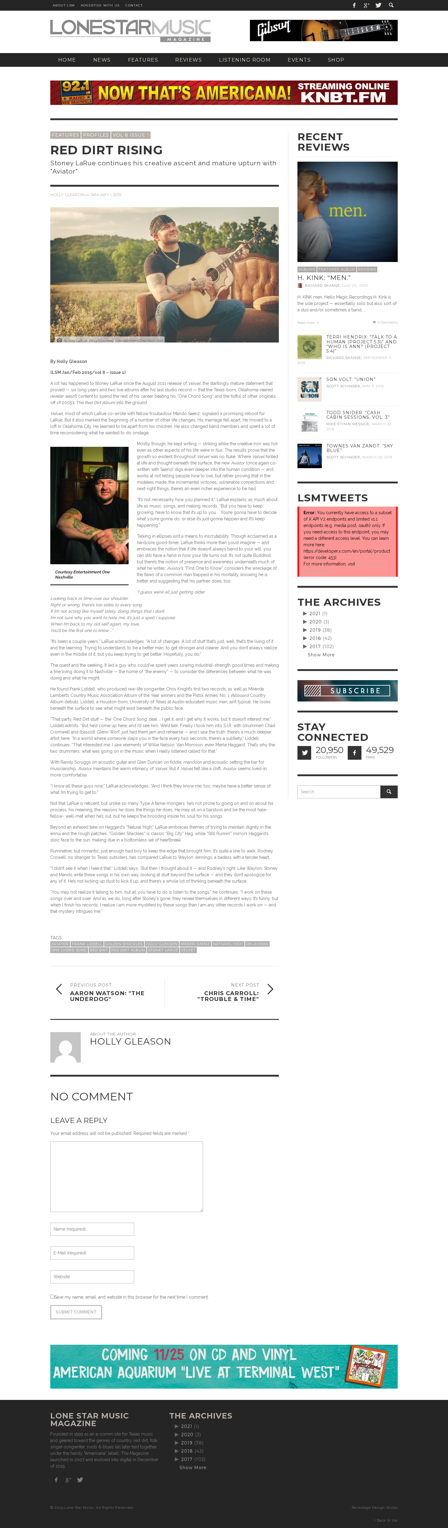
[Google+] (366, 5)
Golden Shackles (124, 944)
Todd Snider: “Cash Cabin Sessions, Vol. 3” (358, 415)
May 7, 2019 (373, 386)
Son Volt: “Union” (351, 379)
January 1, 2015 (105, 194)
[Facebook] (354, 5)
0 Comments (387, 323)
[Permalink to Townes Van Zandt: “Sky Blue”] (309, 455)
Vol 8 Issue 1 (131, 135)
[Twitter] (378, 5)
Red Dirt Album (128, 950)
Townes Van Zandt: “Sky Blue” (359, 448)
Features (65, 135)
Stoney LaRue (163, 950)
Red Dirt (99, 950)
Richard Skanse (322, 285)
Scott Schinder (343, 386)
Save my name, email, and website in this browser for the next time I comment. (131, 1297)
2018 (315, 638)
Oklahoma (257, 944)
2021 (315, 613)
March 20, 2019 (377, 457)
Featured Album (336, 269)
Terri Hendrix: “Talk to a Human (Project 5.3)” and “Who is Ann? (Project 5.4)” (361, 343)
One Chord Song (69, 950)
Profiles (96, 135)
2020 (316, 622)
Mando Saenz (195, 944)
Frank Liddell (87, 944)
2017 (315, 646)
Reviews (367, 269)
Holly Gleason (67, 194)
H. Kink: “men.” (324, 278)
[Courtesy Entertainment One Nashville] (89, 505)
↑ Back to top (386, 1520)
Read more (306, 323)
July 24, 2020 (355, 285)
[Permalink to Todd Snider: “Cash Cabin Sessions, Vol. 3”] (309, 422)
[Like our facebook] (354, 753)
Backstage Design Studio (375, 1507)
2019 (315, 630)
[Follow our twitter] (304, 753)
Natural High (228, 944)
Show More (321, 655)
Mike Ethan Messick (347, 424)
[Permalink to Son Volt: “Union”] (309, 389)
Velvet (188, 950)
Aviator (60, 944)
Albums (307, 269)
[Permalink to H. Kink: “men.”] (347, 211)
